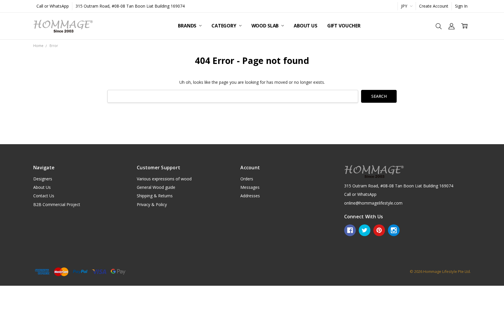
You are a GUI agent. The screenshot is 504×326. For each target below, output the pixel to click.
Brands (187, 25)
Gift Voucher (343, 25)
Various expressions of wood (164, 179)
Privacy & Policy (152, 204)
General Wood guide (156, 187)
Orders (246, 179)
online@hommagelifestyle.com (373, 203)
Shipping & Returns (155, 195)
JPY (404, 6)
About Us (305, 25)
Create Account (433, 6)
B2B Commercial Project (56, 204)
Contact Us (43, 195)
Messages (250, 187)
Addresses (250, 195)
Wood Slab (265, 25)
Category (224, 25)
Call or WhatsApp (52, 6)
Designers (42, 179)
